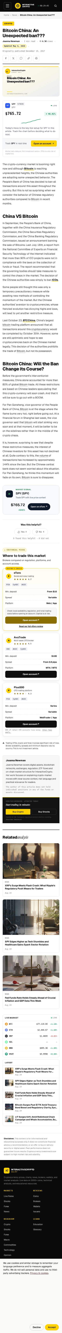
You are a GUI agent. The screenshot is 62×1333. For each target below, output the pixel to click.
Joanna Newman (11, 41)
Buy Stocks (44, 811)
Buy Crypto (18, 811)
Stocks (7, 1201)
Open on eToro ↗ (39, 506)
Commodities (10, 1244)
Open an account (42, 143)
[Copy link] (28, 58)
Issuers (36, 1211)
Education (38, 1224)
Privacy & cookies (39, 1273)
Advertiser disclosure (14, 819)
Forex (6, 1206)
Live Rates (9, 1196)
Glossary (37, 1229)
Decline (37, 1327)
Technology (9, 1250)
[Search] (55, 6)
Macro (7, 1239)
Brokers (36, 1201)
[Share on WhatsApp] (21, 58)
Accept (52, 1327)
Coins (36, 1196)
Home (6, 15)
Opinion (7, 1255)
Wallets (36, 1206)
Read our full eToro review (31, 626)
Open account (31, 620)
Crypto (7, 1224)
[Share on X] (13, 58)
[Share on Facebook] (6, 58)
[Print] (36, 58)
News (14, 15)
